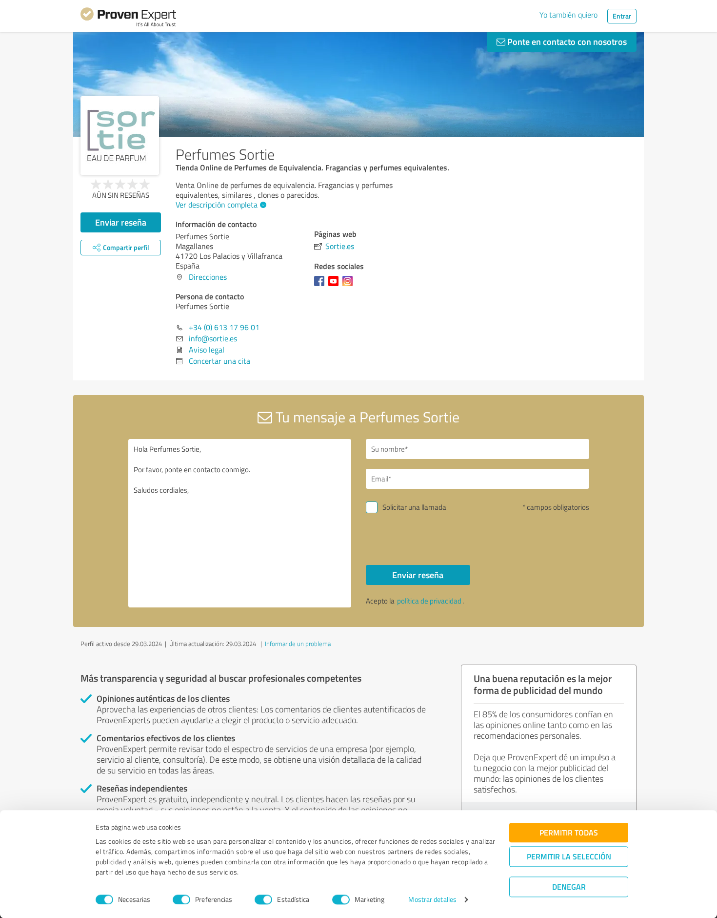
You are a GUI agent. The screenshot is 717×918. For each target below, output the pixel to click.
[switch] (181, 899)
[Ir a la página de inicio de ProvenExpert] (128, 18)
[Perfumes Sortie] (119, 135)
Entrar (622, 16)
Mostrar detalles (432, 899)
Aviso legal (206, 349)
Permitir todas (568, 832)
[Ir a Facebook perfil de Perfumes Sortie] (321, 285)
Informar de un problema (298, 643)
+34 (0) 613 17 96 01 (224, 327)
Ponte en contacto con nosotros (566, 41)
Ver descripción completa (217, 204)
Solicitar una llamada (414, 507)
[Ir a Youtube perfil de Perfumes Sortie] (335, 285)
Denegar (569, 886)
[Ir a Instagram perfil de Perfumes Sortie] (349, 285)
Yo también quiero (568, 14)
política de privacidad (429, 601)
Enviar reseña (120, 222)
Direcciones (208, 276)
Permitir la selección (569, 856)
